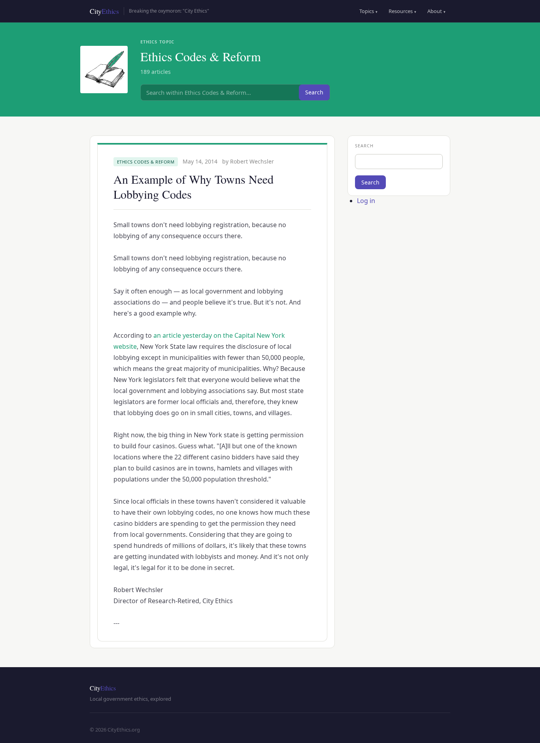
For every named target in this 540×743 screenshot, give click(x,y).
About (436, 11)
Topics (368, 11)
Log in (366, 200)
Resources (402, 11)
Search (314, 92)
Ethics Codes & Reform (146, 162)
